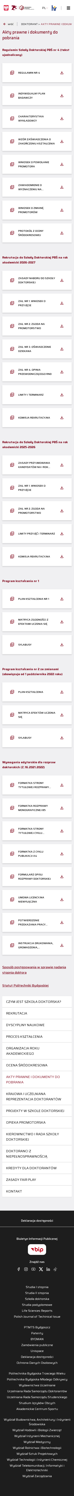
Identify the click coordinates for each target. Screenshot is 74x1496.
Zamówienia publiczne (37, 1345)
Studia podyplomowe (37, 1305)
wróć (10, 24)
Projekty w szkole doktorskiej (35, 1111)
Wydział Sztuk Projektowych (37, 1454)
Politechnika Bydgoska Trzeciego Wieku (37, 1373)
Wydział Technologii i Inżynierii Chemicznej (37, 1459)
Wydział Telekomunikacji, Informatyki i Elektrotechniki (37, 1468)
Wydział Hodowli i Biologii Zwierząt (37, 1430)
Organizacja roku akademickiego (22, 1051)
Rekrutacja (16, 1013)
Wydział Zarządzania (37, 1476)
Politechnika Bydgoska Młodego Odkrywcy (37, 1379)
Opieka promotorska (26, 1122)
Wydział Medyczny (37, 1442)
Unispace (37, 1351)
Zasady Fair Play (21, 1179)
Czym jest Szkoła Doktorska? (33, 1001)
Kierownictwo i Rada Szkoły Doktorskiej (32, 1136)
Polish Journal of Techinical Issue (37, 1316)
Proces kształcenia (24, 1036)
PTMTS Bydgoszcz (37, 1327)
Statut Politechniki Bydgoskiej (25, 985)
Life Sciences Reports (37, 1310)
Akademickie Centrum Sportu (37, 1409)
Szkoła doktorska (37, 1299)
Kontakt (14, 1191)
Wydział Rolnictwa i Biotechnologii (37, 1448)
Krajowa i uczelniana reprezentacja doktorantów (33, 1096)
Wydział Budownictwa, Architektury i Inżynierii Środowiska (37, 1422)
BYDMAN (37, 1339)
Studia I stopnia (37, 1287)
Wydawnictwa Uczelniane (37, 1385)
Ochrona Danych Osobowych (37, 1363)
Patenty (37, 1333)
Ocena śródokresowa (26, 1065)
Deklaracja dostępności (37, 1220)
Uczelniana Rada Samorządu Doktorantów (37, 1391)
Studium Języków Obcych (37, 1403)
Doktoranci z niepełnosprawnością (26, 1153)
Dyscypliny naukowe (25, 1025)
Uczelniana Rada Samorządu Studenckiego (37, 1397)
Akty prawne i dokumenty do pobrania (33, 1079)
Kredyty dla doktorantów (31, 1168)
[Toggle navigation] (67, 8)
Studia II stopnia (37, 1293)
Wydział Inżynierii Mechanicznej (37, 1436)
